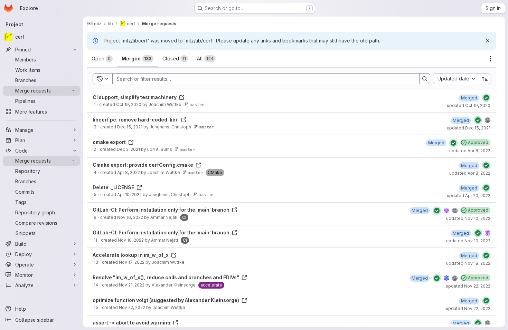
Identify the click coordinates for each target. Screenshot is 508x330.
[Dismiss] (487, 41)
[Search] (424, 78)
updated (468, 105)
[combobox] (456, 78)
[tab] (102, 58)
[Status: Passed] (486, 98)
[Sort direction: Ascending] (484, 78)
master (197, 104)
